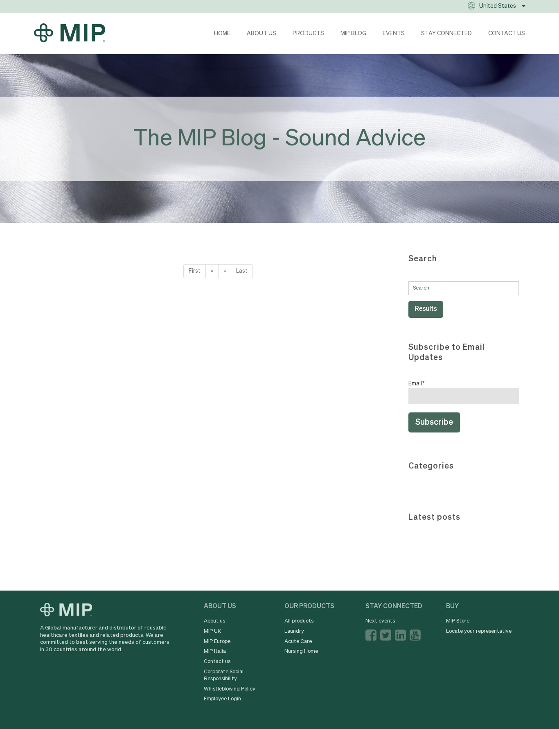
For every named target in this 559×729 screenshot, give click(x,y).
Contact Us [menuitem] (506, 33)
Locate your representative (479, 631)
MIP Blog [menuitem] (353, 33)
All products (298, 621)
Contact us (217, 661)
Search (422, 259)
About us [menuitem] (261, 33)
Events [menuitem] (394, 33)
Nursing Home (301, 651)
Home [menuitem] (222, 33)
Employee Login (222, 699)
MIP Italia (215, 651)
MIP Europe (217, 641)
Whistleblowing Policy (229, 689)
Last (242, 271)
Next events (380, 621)
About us (214, 621)
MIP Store (457, 621)
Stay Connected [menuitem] (446, 33)
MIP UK (212, 631)
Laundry (294, 631)
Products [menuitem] (308, 33)
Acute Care (298, 641)
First (195, 271)
